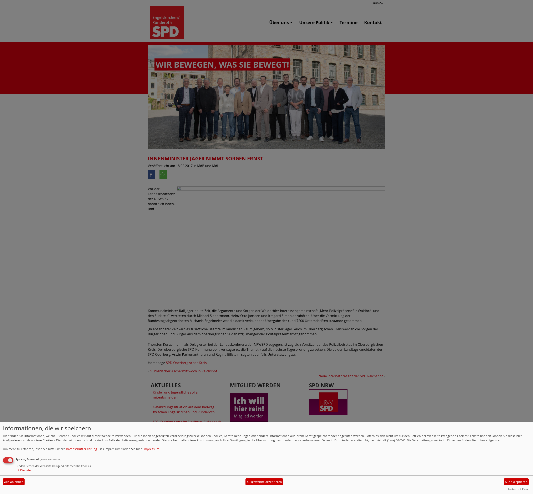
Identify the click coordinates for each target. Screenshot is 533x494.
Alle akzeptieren (516, 482)
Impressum (151, 449)
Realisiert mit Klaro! (518, 489)
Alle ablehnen (14, 482)
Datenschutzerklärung (81, 449)
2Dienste (23, 470)
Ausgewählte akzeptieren (264, 482)
